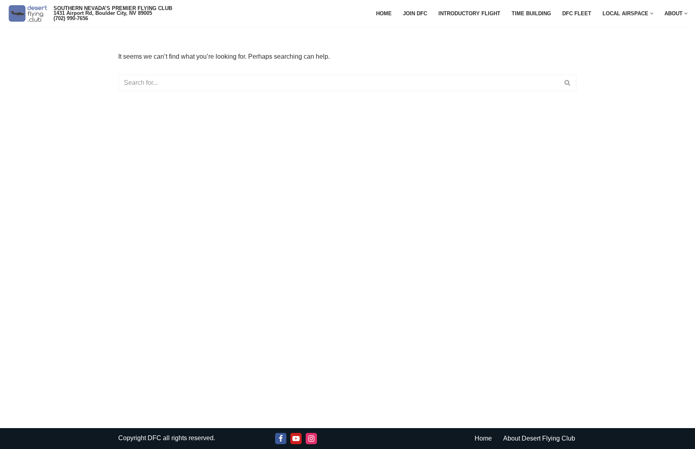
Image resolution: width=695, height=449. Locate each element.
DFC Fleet (576, 13)
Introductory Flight (469, 13)
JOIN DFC (415, 13)
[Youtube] (296, 438)
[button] (651, 13)
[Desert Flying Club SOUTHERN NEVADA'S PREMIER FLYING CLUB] (29, 13)
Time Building (531, 13)
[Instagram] (311, 438)
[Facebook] (280, 438)
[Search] (568, 82)
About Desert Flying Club (539, 438)
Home (384, 13)
